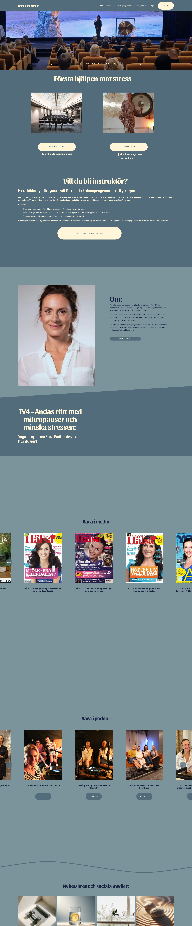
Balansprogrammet (124, 5)
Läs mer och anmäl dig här (89, 233)
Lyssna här (43, 796)
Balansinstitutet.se (28, 5)
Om (101, 5)
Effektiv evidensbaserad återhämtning (96, 63)
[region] (96, 562)
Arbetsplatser (57, 147)
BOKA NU (166, 5)
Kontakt (110, 5)
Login (152, 5)
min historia (125, 339)
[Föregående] (9, 562)
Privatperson (129, 147)
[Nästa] (183, 562)
